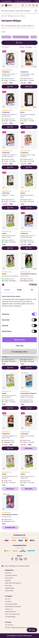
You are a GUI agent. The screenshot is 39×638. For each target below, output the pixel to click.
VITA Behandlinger (10, 616)
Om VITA (7, 599)
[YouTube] (25, 558)
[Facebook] (12, 558)
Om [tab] (32, 290)
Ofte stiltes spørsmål (11, 575)
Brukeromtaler (9, 590)
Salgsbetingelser (9, 588)
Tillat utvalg (19, 345)
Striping (33, 37)
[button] (36, 11)
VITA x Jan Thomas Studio (12, 614)
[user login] (26, 5)
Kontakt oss (8, 573)
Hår (6, 16)
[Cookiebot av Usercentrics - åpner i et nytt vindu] (29, 285)
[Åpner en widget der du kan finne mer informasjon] (32, 630)
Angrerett (8, 580)
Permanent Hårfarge (19, 16)
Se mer (3, 31)
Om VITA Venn (9, 625)
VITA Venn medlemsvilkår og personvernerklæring (19, 627)
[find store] (23, 5)
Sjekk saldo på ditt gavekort (13, 583)
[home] (8, 5)
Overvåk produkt (10, 527)
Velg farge (28, 86)
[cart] (37, 5)
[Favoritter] (30, 5)
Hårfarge (10, 16)
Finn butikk (8, 601)
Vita (2, 16)
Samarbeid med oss (10, 611)
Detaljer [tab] (19, 290)
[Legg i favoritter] (3, 66)
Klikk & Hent (8, 585)
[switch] (34, 319)
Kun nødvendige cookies (19, 352)
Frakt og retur (9, 578)
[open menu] (2, 5)
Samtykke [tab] (7, 290)
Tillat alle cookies (19, 339)
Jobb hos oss (8, 609)
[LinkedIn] (21, 558)
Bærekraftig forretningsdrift (13, 606)
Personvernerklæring (11, 604)
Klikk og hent (28, 448)
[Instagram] (16, 558)
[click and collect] (33, 5)
